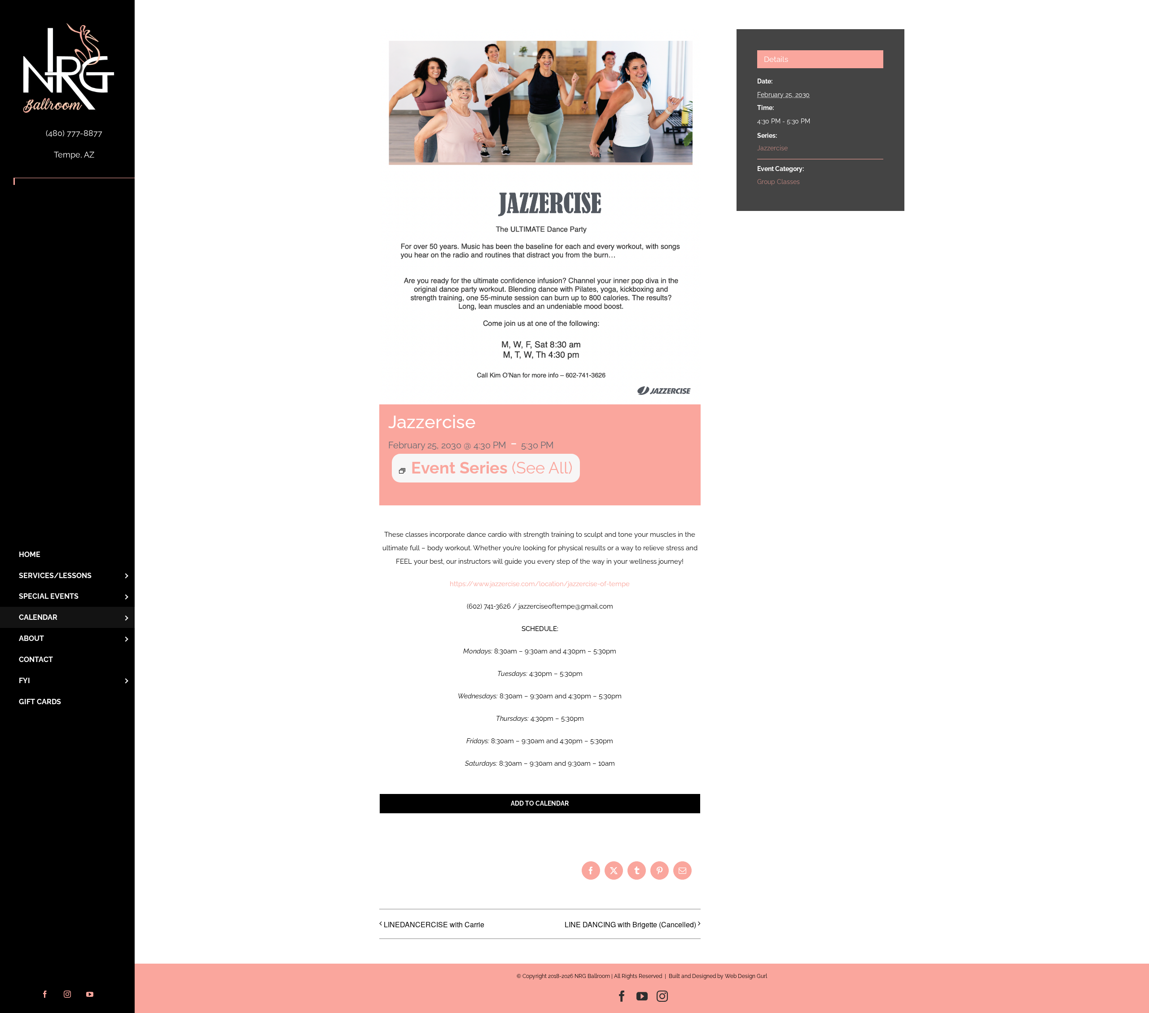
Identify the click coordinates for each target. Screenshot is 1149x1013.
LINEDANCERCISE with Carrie (434, 924)
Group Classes (778, 181)
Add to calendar (540, 803)
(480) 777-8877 (74, 133)
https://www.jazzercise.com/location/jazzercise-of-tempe (540, 584)
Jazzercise (772, 148)
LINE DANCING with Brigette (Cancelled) (630, 924)
